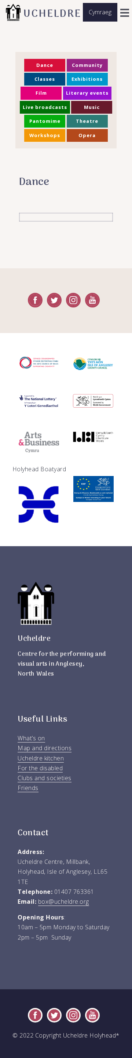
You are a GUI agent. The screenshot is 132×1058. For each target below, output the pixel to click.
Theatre (87, 121)
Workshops (44, 135)
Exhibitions (87, 79)
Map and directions (45, 748)
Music (92, 107)
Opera (87, 135)
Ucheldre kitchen (41, 758)
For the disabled (40, 768)
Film (41, 93)
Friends (28, 788)
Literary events (87, 93)
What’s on (31, 738)
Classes (44, 79)
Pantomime (44, 121)
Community (87, 65)
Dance (44, 65)
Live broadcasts (45, 107)
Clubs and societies (45, 778)
